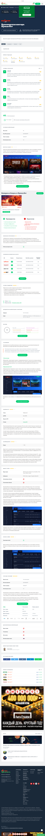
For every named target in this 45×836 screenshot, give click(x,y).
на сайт (40, 672)
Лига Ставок (18, 779)
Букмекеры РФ (25, 771)
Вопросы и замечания (5, 774)
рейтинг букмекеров (8, 669)
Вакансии (24, 799)
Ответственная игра (25, 801)
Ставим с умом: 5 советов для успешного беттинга (17, 751)
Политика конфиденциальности (26, 789)
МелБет (17, 771)
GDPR (24, 796)
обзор (37, 672)
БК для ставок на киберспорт (26, 779)
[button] (41, 835)
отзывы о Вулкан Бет (8, 68)
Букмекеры (12, 7)
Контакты (24, 787)
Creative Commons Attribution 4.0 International (28, 817)
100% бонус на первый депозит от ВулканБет (11, 209)
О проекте (25, 786)
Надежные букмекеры (25, 773)
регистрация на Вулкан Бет (22, 401)
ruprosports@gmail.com (6, 776)
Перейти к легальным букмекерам (9, 30)
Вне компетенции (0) (30, 327)
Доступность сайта (25, 794)
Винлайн (17, 774)
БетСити (17, 778)
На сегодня (32, 771)
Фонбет (17, 780)
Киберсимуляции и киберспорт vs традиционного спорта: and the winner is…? (23, 756)
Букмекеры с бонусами (25, 775)
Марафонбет (18, 775)
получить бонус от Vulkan (23, 186)
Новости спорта (40, 772)
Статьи (39, 773)
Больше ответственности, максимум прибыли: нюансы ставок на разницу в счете (21, 745)
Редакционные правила (25, 798)
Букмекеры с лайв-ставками (25, 777)
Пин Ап (17, 783)
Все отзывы (25, 802)
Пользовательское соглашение (26, 791)
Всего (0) (14, 327)
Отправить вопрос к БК (16, 302)
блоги (4, 733)
